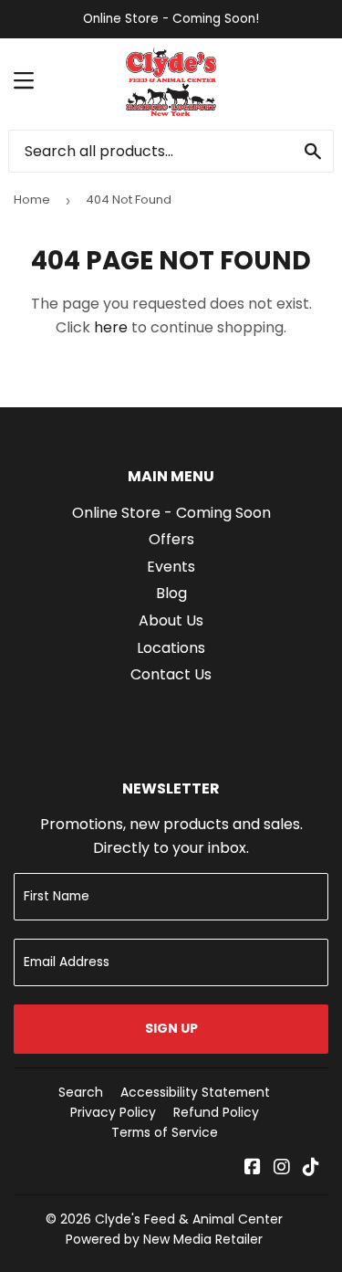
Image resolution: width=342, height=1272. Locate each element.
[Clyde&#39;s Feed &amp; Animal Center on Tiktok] (311, 1168)
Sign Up (171, 1028)
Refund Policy (216, 1112)
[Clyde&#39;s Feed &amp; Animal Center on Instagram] (282, 1168)
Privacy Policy (113, 1112)
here (111, 327)
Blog (171, 593)
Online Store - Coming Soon (171, 512)
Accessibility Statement (195, 1092)
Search (80, 1092)
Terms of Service (164, 1132)
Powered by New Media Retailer (164, 1239)
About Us (171, 620)
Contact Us (171, 674)
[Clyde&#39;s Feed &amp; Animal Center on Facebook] (252, 1168)
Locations (171, 647)
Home (32, 199)
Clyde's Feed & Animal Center (189, 1219)
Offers (171, 539)
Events (171, 566)
